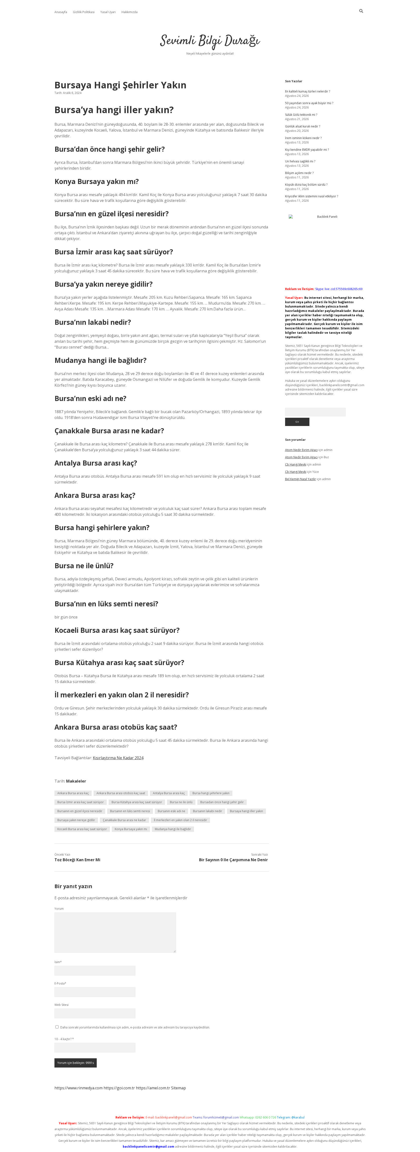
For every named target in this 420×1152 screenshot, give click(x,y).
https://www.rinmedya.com (78, 1088)
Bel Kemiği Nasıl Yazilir (300, 479)
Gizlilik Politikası (84, 12)
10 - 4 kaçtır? (64, 1039)
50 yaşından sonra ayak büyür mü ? (309, 103)
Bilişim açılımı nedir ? (299, 173)
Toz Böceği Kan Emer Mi (77, 859)
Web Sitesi (61, 1005)
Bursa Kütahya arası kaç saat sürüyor (137, 802)
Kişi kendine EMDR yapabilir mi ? (307, 150)
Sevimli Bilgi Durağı (210, 41)
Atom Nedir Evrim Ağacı (301, 450)
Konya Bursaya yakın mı (131, 829)
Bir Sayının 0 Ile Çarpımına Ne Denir (233, 859)
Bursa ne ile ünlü (181, 802)
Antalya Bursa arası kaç (169, 793)
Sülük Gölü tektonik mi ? (301, 115)
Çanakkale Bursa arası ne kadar (124, 820)
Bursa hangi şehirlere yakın (210, 793)
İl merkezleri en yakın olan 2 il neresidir (180, 820)
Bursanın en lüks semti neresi (130, 811)
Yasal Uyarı (108, 12)
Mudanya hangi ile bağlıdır (173, 829)
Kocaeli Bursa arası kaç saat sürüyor (82, 829)
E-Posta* (60, 983)
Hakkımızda (130, 12)
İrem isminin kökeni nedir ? (303, 138)
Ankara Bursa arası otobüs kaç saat (120, 793)
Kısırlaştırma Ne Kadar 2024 (118, 757)
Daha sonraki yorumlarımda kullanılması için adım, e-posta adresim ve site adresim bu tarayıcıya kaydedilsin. (135, 1027)
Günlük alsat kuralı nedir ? (302, 126)
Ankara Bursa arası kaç (73, 793)
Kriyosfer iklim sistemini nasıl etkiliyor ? (311, 196)
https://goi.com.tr (119, 1088)
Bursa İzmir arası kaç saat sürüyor (80, 802)
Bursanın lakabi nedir (207, 811)
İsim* (58, 962)
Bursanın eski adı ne (171, 811)
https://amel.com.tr (153, 1088)
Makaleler (76, 781)
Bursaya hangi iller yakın (246, 811)
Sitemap (178, 1088)
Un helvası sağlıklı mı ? (300, 161)
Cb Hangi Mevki (295, 464)
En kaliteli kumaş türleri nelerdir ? (307, 91)
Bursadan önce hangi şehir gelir (222, 802)
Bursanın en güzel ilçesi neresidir (79, 811)
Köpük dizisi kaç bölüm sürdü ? (306, 185)
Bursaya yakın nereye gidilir (76, 820)
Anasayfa (60, 12)
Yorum (59, 909)
